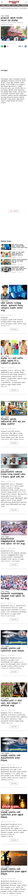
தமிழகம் (3, 5)
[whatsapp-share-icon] (2, 47)
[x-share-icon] (5, 47)
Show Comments (14, 211)
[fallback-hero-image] (6, 247)
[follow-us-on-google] (25, 46)
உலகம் (13, 5)
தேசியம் (8, 5)
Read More (14, 329)
